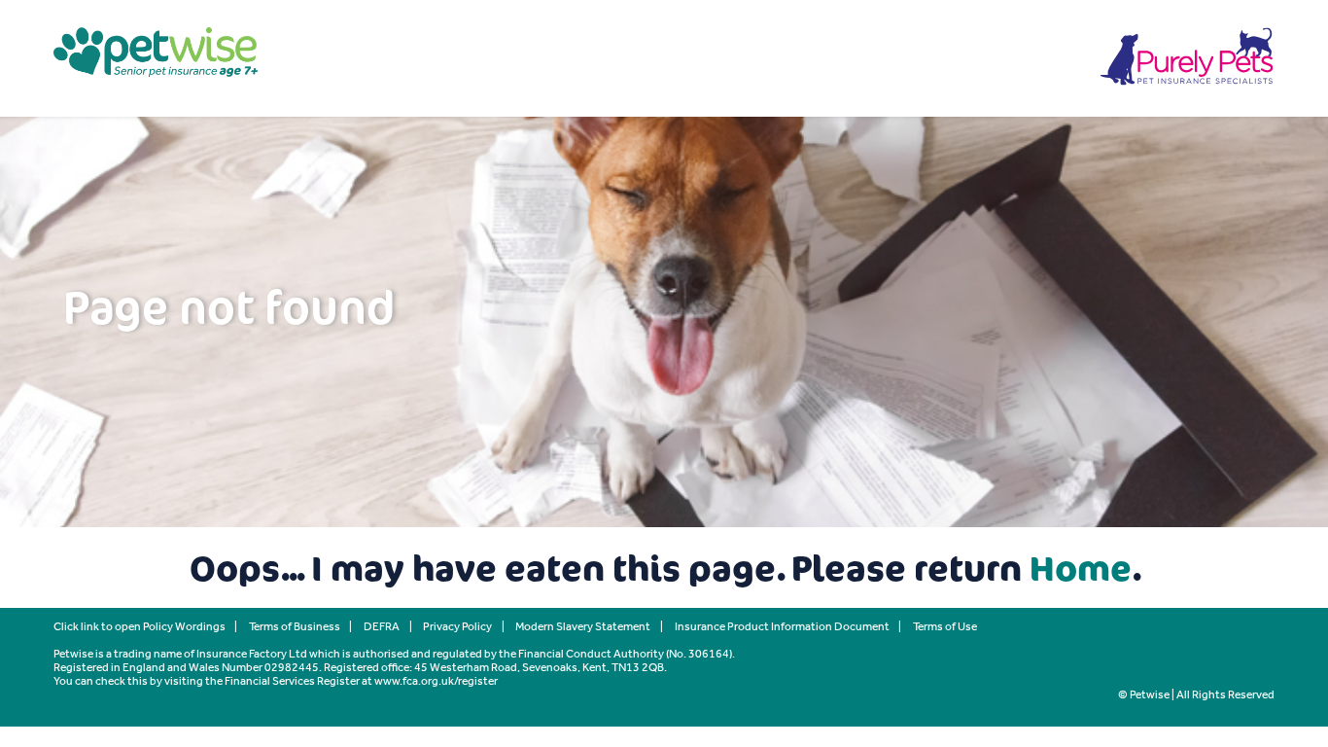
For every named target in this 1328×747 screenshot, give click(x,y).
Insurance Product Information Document (782, 626)
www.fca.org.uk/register (436, 681)
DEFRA (382, 626)
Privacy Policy (457, 626)
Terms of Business (294, 626)
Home (1081, 567)
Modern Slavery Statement (582, 626)
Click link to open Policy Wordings (139, 626)
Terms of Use (945, 626)
